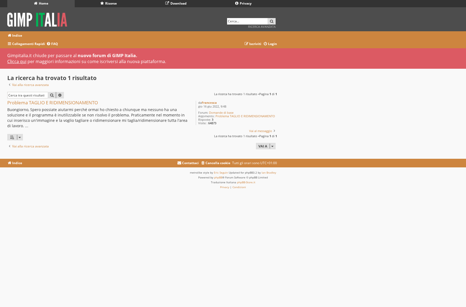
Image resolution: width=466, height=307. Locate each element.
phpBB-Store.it (246, 182)
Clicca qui (16, 61)
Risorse (110, 3)
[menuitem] (52, 44)
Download (178, 3)
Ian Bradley (269, 172)
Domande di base (221, 112)
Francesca (209, 102)
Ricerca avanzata (262, 27)
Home (43, 3)
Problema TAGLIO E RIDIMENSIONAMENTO (245, 116)
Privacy (245, 3)
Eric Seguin (221, 172)
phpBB (218, 177)
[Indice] (39, 18)
